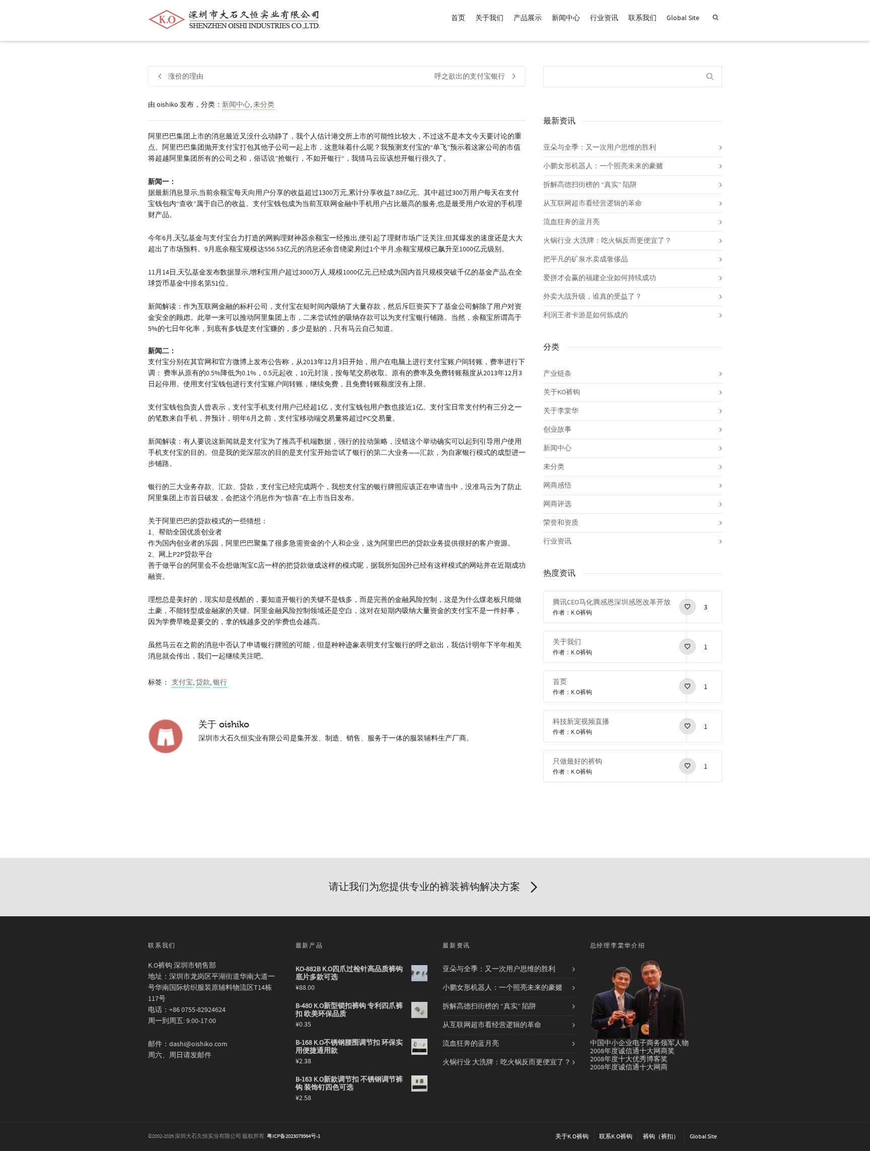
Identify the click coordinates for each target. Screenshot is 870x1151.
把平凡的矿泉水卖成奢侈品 (585, 259)
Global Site (683, 18)
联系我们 (642, 18)
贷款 (203, 682)
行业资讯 (604, 18)
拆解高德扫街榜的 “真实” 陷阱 (590, 184)
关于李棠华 (560, 411)
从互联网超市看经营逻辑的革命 (592, 203)
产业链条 (557, 373)
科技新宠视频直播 (581, 721)
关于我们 (489, 18)
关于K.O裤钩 (572, 1136)
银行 (220, 682)
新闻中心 (566, 18)
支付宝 (182, 682)
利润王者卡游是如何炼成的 (585, 315)
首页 (458, 18)
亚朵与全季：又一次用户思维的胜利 (599, 147)
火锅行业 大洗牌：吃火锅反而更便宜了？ (607, 240)
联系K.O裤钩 (615, 1136)
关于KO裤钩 (561, 392)
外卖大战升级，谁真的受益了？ (592, 296)
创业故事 (557, 429)
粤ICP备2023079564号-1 (293, 1136)
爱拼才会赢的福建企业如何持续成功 (599, 278)
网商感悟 (557, 485)
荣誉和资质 (560, 522)
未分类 (263, 104)
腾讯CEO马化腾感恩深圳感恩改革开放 (612, 602)
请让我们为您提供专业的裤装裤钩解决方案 (424, 887)
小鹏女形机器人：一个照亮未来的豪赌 (603, 166)
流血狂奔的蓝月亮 (571, 222)
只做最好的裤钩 (577, 761)
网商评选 (557, 504)
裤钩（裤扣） (661, 1136)
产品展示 (528, 18)
